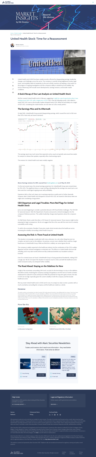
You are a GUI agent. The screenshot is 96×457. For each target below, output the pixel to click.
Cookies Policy (64, 452)
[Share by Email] (13, 92)
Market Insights (18, 33)
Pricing (31, 414)
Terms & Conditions (72, 452)
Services (12, 412)
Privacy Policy (81, 452)
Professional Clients (35, 412)
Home (12, 33)
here (37, 432)
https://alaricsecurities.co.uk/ (51, 439)
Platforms (13, 414)
